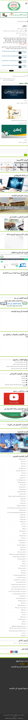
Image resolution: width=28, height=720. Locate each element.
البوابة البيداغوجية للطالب (22, 480)
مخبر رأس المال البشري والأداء (21, 582)
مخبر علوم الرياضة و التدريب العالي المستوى (19, 587)
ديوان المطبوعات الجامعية (22, 545)
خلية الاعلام (24, 538)
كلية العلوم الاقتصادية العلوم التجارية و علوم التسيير (18, 554)
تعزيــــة (24, 524)
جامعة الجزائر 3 (23, 531)
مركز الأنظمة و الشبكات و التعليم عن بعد (11, 715)
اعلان (25, 140)
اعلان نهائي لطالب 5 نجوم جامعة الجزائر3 (19, 120)
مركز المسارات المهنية (22, 601)
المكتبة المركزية (23, 503)
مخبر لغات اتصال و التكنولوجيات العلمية (20, 594)
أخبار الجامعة (22, 21)
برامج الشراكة (24, 515)
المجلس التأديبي (23, 494)
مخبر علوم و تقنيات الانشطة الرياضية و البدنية (19, 589)
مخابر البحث (24, 573)
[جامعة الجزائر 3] (14, 6)
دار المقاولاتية (23, 542)
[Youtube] (11, 652)
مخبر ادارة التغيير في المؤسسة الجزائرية (20, 575)
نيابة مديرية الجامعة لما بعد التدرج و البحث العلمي (18, 631)
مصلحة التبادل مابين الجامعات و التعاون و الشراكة (18, 628)
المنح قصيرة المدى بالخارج (22, 505)
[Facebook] (16, 652)
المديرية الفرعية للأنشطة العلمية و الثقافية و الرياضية (18, 496)
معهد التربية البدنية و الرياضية (21, 607)
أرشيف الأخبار (25, 643)
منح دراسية (24, 617)
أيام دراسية (24, 461)
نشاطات (24, 624)
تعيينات (24, 526)
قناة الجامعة (24, 549)
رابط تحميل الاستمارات (24, 427)
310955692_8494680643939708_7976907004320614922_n (14, 52)
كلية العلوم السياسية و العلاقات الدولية (20, 556)
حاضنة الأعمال (23, 536)
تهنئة (25, 529)
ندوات (25, 621)
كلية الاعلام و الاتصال (22, 552)
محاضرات (24, 570)
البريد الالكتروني (23, 477)
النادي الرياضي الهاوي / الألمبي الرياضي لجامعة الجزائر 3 (17, 508)
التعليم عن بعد (23, 484)
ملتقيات (24, 610)
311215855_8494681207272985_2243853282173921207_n (14, 61)
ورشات (25, 633)
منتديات (24, 614)
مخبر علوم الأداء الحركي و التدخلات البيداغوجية (19, 584)
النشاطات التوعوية (23, 510)
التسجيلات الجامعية (23, 482)
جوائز (25, 533)
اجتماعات (24, 464)
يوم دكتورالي (24, 635)
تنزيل (20, 53)
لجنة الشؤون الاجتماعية (22, 559)
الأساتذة (24, 473)
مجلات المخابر (23, 566)
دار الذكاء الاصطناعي (22, 540)
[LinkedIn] (14, 652)
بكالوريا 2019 (23, 519)
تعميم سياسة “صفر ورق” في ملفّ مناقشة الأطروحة (18, 75)
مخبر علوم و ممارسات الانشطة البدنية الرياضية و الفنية (18, 591)
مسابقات (24, 603)
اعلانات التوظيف (23, 468)
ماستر (25, 563)
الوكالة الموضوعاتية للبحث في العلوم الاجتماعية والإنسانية (17, 512)
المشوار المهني (23, 498)
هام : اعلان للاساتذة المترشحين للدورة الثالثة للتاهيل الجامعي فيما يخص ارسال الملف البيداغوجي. (9, 79)
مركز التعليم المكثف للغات (22, 598)
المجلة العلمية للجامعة (22, 491)
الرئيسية (25, 21)
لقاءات (25, 561)
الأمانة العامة (24, 475)
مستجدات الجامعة (15, 31)
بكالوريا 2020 (23, 522)
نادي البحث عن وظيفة (22, 619)
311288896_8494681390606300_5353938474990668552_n (14, 66)
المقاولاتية (24, 501)
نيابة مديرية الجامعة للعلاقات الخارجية (20, 626)
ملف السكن (24, 612)
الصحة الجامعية (23, 489)
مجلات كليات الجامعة (22, 568)
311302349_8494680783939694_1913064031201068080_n (14, 56)
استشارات (24, 466)
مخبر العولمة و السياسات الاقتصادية (20, 580)
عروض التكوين (23, 547)
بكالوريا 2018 (23, 517)
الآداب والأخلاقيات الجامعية (21, 471)
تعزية (25, 101)
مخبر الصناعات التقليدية (22, 577)
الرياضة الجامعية (23, 487)
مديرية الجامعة (23, 596)
